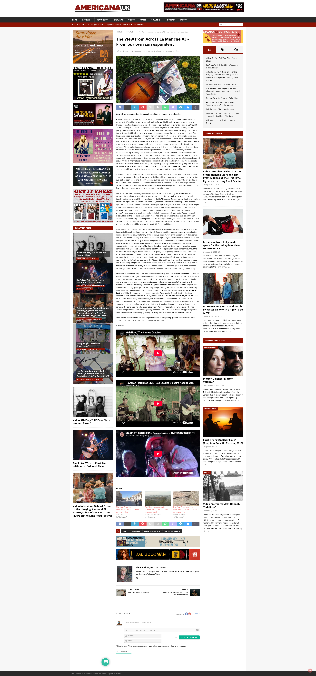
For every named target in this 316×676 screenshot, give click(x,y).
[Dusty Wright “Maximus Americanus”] (93, 338)
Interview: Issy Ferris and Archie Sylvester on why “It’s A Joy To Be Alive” (223, 309)
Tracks (143, 20)
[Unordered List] (144, 630)
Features (101, 20)
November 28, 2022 (212, 385)
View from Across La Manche (163, 51)
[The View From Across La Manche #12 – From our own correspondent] (186, 498)
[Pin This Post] (142, 107)
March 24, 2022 (125, 51)
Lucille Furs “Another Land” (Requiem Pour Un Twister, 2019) (223, 441)
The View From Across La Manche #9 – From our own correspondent (127, 509)
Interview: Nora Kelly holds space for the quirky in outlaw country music (221, 245)
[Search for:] (231, 24)
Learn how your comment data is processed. (167, 646)
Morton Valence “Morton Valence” (218, 380)
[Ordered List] (140, 630)
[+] (161, 630)
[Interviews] (223, 153)
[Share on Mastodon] (173, 107)
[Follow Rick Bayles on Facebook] (137, 578)
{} (157, 630)
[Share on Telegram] (180, 107)
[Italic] (130, 630)
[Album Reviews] (223, 361)
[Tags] (222, 49)
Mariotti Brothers (152, 531)
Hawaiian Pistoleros (131, 531)
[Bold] (126, 630)
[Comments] (236, 49)
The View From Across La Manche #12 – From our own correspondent (185, 509)
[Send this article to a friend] (150, 107)
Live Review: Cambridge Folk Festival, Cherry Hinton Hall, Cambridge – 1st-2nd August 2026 (93, 374)
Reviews (86, 20)
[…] (204, 202)
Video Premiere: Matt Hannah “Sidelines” (221, 505)
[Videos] (223, 486)
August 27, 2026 (89, 258)
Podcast (171, 20)
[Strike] (137, 630)
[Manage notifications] (310, 671)
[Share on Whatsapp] (165, 107)
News (74, 20)
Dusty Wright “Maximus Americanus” (88, 344)
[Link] (154, 630)
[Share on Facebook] (120, 107)
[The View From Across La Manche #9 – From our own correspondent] (129, 498)
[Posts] (209, 49)
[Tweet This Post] (127, 107)
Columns (155, 20)
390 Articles (161, 567)
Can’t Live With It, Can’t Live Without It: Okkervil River (90, 281)
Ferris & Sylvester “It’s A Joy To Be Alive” (222, 98)
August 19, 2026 (211, 316)
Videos (131, 20)
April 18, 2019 (210, 447)
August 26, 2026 (83, 289)
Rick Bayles (138, 51)
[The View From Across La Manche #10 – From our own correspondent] (158, 498)
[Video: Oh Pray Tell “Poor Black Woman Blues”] (93, 248)
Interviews (118, 20)
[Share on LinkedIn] (135, 107)
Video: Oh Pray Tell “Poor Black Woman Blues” (92, 254)
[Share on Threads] (195, 107)
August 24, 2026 (211, 252)
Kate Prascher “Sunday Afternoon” (220, 109)
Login (197, 613)
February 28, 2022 (211, 511)
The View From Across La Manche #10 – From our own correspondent (156, 509)
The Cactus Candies (172, 531)
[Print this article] (158, 107)
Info (182, 20)
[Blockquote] (147, 630)
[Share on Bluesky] (188, 107)
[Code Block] (151, 630)
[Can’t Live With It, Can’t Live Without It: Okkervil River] (93, 278)
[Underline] (133, 630)
